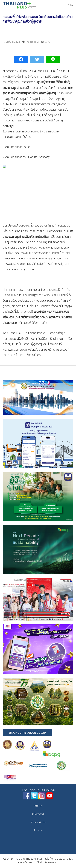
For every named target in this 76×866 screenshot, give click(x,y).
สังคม (47, 42)
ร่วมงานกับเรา (38, 822)
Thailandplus (32, 42)
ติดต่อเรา (38, 830)
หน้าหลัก (38, 806)
